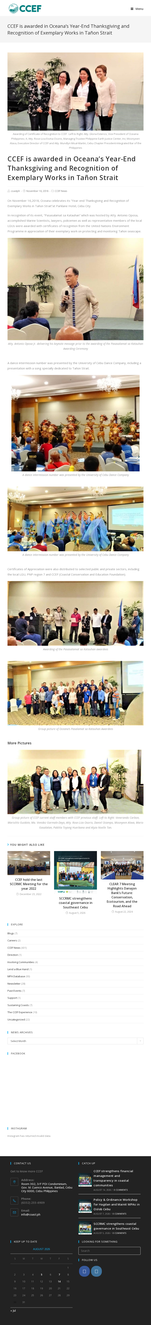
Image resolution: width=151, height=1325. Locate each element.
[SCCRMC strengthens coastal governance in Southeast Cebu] (85, 1227)
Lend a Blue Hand (18, 969)
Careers (12, 940)
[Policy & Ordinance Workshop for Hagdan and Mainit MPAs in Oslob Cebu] (85, 1206)
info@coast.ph (30, 1214)
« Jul (13, 1310)
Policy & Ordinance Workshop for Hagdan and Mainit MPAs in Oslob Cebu (117, 1204)
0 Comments (121, 1190)
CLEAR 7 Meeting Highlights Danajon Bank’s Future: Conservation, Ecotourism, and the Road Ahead (122, 895)
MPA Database (16, 976)
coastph (15, 191)
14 (59, 1281)
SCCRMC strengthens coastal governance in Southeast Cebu (75, 902)
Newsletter (13, 983)
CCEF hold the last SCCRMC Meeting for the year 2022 (29, 884)
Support (12, 998)
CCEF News (61, 191)
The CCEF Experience (19, 1012)
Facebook (18, 1053)
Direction (12, 955)
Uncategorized (16, 1019)
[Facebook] (84, 1271)
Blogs (10, 933)
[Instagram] (96, 1271)
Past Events (14, 990)
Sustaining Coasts (18, 1005)
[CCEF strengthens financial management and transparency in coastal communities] (85, 1180)
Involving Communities (20, 962)
